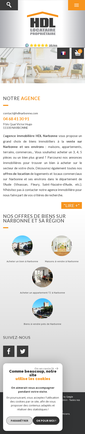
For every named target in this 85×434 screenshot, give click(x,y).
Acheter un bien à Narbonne (22, 261)
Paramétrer (19, 420)
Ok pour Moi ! (46, 420)
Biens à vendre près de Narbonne (42, 324)
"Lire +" (72, 205)
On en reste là (44, 368)
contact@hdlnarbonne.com (20, 113)
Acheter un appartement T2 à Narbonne (42, 292)
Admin (64, 400)
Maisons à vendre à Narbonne (62, 261)
